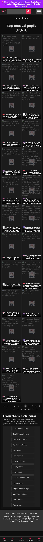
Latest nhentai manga (21, 428)
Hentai (25, 517)
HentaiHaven (34, 517)
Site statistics (18, 499)
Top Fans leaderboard (21, 478)
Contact (35, 519)
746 (29, 410)
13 (17, 410)
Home (4, 540)
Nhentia (6, 517)
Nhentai (9, 513)
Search (13, 540)
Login (38, 540)
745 (25, 410)
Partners (17, 519)
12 (14, 410)
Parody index (17, 467)
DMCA (28, 519)
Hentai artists (18, 456)
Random (21, 540)
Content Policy (27, 521)
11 (10, 410)
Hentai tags (17, 450)
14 (21, 410)
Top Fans (30, 540)
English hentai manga (21, 434)
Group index (17, 472)
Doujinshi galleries (20, 445)
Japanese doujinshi (20, 439)
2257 (19, 521)
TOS (23, 519)
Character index (19, 461)
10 (7, 410)
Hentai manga (18, 483)
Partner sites (17, 505)
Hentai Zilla (7, 519)
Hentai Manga (16, 517)
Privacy (12, 521)
